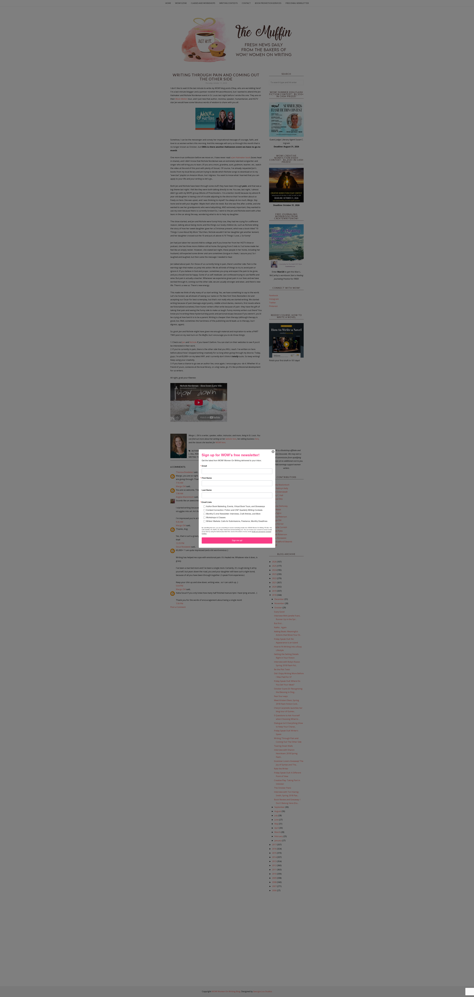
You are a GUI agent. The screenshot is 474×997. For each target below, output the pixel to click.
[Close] (273, 451)
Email (204, 466)
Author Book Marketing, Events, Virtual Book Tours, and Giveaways (235, 506)
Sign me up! (237, 540)
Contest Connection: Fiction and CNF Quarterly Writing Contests (234, 510)
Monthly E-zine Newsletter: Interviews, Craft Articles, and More (233, 513)
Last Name (207, 490)
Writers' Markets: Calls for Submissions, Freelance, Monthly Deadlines (236, 521)
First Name (207, 478)
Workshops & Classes (216, 517)
